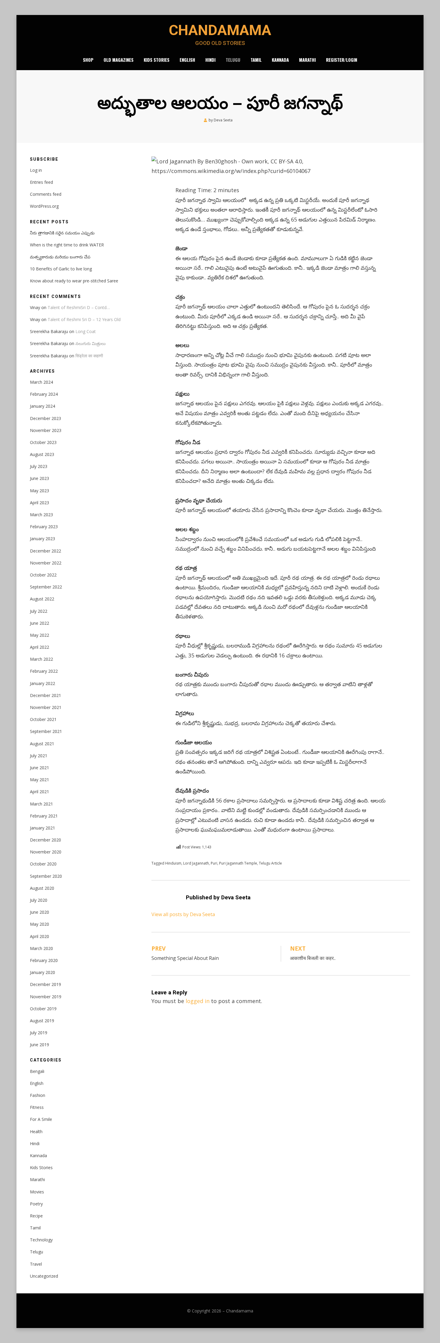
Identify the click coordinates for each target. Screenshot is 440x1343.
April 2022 (39, 647)
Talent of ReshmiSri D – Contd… (79, 307)
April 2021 (39, 791)
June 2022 (39, 623)
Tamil (256, 59)
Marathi (307, 59)
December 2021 (45, 695)
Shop (88, 59)
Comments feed (45, 194)
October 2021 (43, 719)
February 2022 (44, 671)
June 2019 (39, 1044)
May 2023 (39, 490)
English (187, 59)
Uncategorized (44, 1276)
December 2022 (45, 551)
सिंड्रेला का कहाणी (89, 356)
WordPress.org (44, 206)
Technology (41, 1240)
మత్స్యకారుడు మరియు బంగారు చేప (60, 257)
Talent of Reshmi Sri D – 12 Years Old (84, 319)
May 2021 (39, 779)
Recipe (36, 1216)
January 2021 (42, 828)
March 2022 (41, 659)
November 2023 (45, 430)
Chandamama (220, 30)
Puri (214, 863)
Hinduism (173, 863)
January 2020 (42, 972)
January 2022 (42, 683)
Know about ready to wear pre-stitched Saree (74, 281)
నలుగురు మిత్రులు (90, 343)
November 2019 (45, 996)
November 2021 (45, 707)
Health (36, 1131)
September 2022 (46, 587)
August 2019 (42, 1020)
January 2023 (42, 538)
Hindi (210, 59)
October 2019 (43, 1008)
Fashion (37, 1095)
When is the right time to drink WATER (67, 245)
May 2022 (39, 635)
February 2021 (44, 816)
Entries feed (41, 182)
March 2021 (41, 804)
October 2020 (43, 864)
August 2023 (42, 454)
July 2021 (38, 755)
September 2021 (46, 731)
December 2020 (45, 840)
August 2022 (42, 599)
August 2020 (42, 888)
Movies (37, 1192)
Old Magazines (118, 59)
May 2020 (39, 924)
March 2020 (41, 948)
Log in (36, 170)
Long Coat (85, 331)
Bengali (37, 1071)
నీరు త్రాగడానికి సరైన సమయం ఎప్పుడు (62, 233)
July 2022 (38, 611)
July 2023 (38, 466)
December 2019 (45, 984)
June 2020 (39, 912)
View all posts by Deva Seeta (183, 914)
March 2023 (41, 514)
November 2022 (45, 563)
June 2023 (39, 478)
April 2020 (39, 936)
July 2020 (38, 900)
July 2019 (38, 1032)
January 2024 (42, 406)
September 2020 (46, 876)
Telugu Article (270, 863)
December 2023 (45, 418)
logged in (198, 1001)
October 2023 (43, 442)
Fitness (37, 1107)
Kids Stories (156, 59)
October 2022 (43, 575)
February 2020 (44, 960)
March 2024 (41, 382)
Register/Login (341, 59)
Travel (36, 1264)
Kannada (280, 59)
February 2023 (44, 526)
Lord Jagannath (196, 863)
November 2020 (45, 852)
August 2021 (42, 743)
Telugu (233, 59)
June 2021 (39, 767)
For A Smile (41, 1119)
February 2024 (44, 394)
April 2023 (39, 502)
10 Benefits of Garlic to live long (61, 269)
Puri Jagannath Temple (238, 863)
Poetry (36, 1204)
